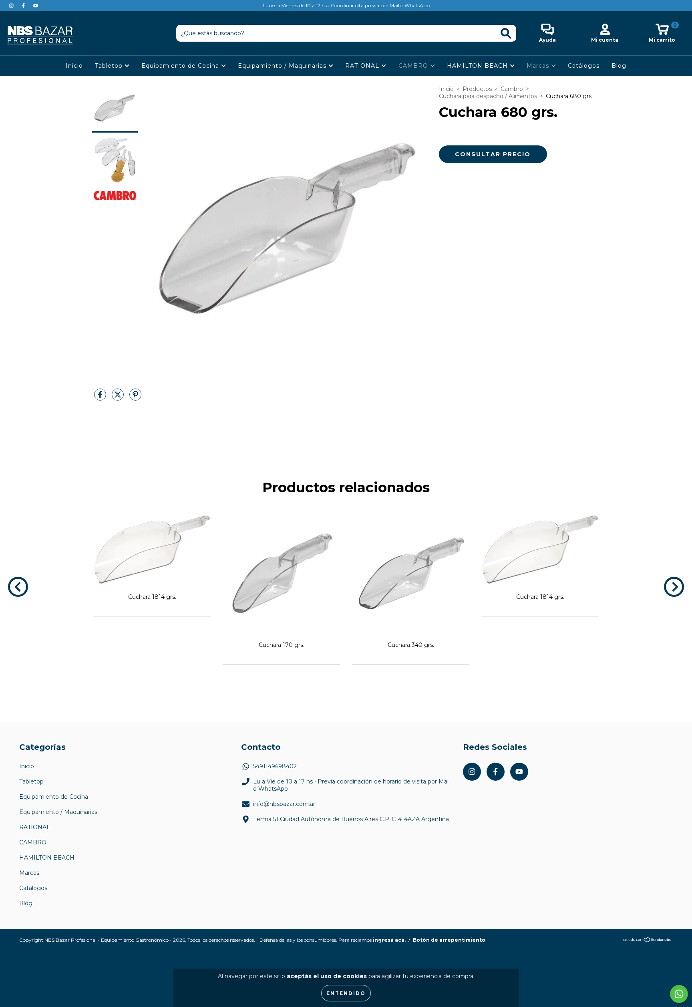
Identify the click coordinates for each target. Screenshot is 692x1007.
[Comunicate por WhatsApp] (679, 994)
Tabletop (110, 65)
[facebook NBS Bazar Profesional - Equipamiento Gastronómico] (24, 5)
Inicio (74, 65)
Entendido (346, 993)
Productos (477, 89)
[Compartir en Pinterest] (135, 397)
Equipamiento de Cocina (181, 65)
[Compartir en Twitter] (118, 397)
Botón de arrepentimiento (449, 940)
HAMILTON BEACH (478, 65)
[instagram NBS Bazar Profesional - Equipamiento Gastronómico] (12, 5)
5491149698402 (275, 766)
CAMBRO (414, 65)
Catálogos (583, 65)
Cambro (512, 89)
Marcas (539, 65)
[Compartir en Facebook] (101, 397)
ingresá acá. (389, 940)
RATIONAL (363, 65)
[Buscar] (506, 33)
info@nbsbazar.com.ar (284, 804)
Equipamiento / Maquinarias (283, 65)
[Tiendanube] (648, 941)
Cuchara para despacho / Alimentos (488, 96)
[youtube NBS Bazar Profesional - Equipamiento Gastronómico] (35, 5)
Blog (619, 65)
